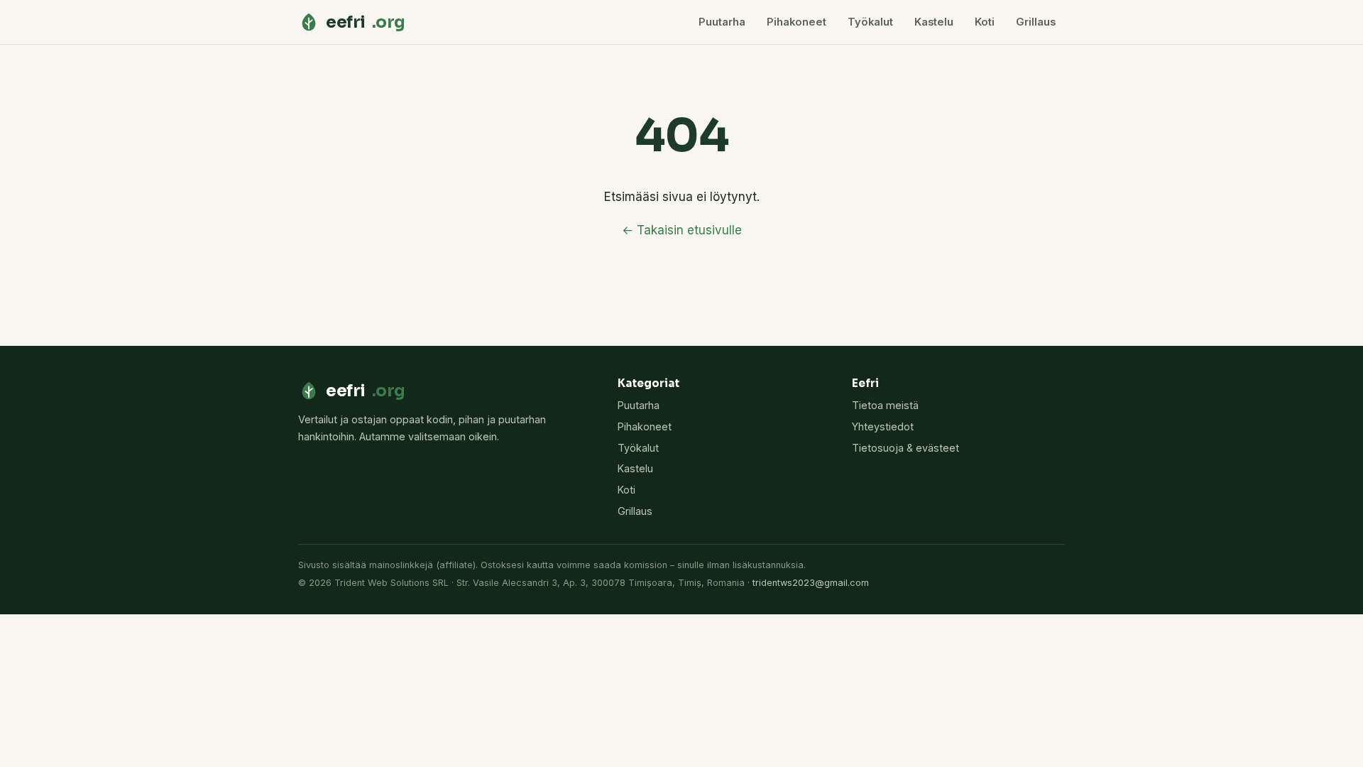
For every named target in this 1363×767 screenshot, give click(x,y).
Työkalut (870, 22)
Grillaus (1036, 22)
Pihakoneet (796, 22)
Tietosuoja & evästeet (905, 448)
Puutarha (722, 22)
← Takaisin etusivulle (682, 230)
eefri (365, 22)
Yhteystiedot (883, 426)
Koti (985, 22)
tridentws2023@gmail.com (810, 582)
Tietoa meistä (885, 405)
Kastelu (933, 22)
